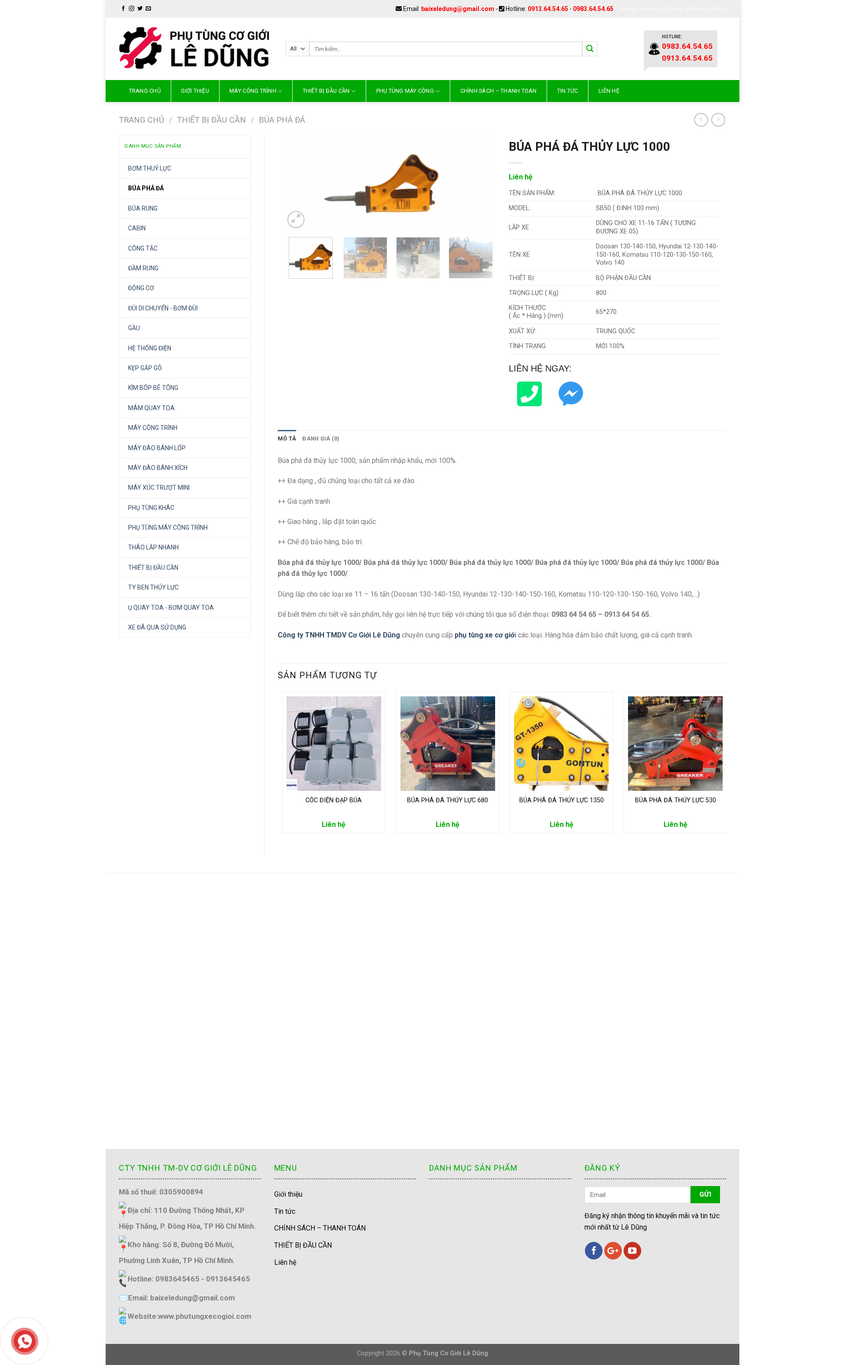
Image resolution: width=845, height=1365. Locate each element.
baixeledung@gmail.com (457, 8)
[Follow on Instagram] (131, 9)
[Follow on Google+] (613, 1250)
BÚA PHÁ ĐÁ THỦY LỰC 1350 (561, 800)
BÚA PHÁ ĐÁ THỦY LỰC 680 (447, 800)
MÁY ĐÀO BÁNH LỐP (157, 447)
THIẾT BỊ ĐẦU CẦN (326, 90)
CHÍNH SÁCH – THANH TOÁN (498, 90)
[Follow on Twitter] (140, 9)
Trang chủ (145, 90)
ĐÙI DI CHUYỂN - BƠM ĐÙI (163, 308)
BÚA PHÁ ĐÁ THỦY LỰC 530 (675, 800)
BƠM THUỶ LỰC (149, 168)
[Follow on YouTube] (632, 1250)
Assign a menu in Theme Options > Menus (673, 8)
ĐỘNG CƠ (141, 287)
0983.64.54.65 (593, 8)
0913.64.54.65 (548, 8)
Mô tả (287, 438)
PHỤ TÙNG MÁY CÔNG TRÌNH (168, 527)
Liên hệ (609, 90)
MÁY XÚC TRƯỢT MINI (159, 487)
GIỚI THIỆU (195, 90)
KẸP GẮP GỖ (145, 367)
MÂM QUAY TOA (151, 407)
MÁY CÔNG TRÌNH (252, 90)
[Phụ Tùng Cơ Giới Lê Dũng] (195, 49)
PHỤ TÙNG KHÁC (151, 507)
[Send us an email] (148, 9)
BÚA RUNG (143, 208)
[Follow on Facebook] (123, 9)
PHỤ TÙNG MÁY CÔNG (405, 90)
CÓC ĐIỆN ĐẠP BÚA (333, 800)
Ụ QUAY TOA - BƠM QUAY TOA (171, 607)
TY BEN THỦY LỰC (153, 587)
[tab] (287, 439)
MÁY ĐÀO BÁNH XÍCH (157, 467)
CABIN (137, 228)
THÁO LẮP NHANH (153, 547)
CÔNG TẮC (143, 248)
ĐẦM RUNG (143, 268)
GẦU (134, 327)
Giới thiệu (288, 1194)
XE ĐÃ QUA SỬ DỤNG (157, 627)
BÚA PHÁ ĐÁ (282, 119)
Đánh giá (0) (320, 438)
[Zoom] (296, 219)
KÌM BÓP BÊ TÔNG (153, 387)
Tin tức (567, 90)
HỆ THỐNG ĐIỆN (149, 348)
